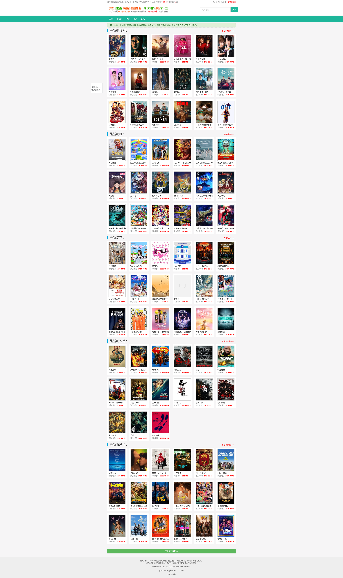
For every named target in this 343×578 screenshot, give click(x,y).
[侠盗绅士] (225, 357)
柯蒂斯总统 (156, 195)
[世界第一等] (138, 286)
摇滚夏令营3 (201, 538)
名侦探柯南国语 (180, 228)
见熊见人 (112, 473)
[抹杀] (204, 357)
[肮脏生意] (160, 112)
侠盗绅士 (221, 369)
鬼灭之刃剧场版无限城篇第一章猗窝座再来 (207, 195)
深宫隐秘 (156, 92)
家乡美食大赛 (114, 299)
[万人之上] (138, 182)
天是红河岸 (222, 195)
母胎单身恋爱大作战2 (161, 332)
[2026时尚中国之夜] (160, 286)
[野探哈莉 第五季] (225, 79)
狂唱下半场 (222, 473)
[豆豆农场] (117, 253)
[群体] (138, 422)
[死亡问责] (160, 422)
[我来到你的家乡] (204, 286)
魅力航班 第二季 (137, 125)
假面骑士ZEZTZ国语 (225, 228)
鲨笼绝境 (156, 402)
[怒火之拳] (182, 112)
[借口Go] (160, 253)
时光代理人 (222, 59)
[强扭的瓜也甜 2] (204, 460)
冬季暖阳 (112, 125)
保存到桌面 (232, 2)
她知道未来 (135, 92)
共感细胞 (112, 92)
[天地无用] (160, 150)
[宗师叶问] (204, 389)
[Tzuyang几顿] (138, 253)
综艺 (143, 19)
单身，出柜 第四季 (225, 125)
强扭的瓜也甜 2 (202, 473)
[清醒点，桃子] (160, 46)
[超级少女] (160, 357)
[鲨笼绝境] (160, 389)
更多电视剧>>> (228, 31)
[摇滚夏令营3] (204, 526)
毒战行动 (177, 402)
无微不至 (134, 538)
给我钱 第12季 (202, 266)
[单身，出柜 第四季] (225, 112)
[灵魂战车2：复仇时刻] (138, 357)
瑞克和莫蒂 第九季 (225, 162)
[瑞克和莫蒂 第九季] (225, 150)
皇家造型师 (200, 59)
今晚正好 (134, 473)
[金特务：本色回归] (138, 46)
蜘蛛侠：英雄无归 (116, 402)
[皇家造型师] (204, 46)
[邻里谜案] (160, 493)
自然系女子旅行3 (224, 299)
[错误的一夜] (225, 526)
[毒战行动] (182, 389)
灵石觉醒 (112, 162)
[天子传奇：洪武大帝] (182, 150)
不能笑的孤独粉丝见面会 (119, 332)
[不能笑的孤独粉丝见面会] (117, 319)
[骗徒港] (117, 46)
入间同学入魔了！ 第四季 (162, 228)
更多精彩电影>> (171, 551)
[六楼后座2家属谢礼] (204, 493)
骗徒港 (111, 59)
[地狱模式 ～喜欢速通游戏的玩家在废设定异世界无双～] (138, 215)
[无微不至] (138, 526)
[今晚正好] (138, 460)
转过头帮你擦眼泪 (203, 125)
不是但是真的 (136, 332)
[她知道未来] (138, 79)
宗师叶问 (199, 402)
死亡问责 (156, 435)
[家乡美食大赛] (117, 286)
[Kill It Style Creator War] (182, 319)
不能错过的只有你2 (182, 506)
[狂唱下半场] (225, 460)
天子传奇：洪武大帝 (182, 162)
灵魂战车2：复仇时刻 (139, 369)
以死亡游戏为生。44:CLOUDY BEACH (207, 162)
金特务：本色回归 (137, 59)
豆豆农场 (112, 266)
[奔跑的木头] (117, 182)
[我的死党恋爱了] (182, 526)
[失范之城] (117, 357)
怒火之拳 (177, 125)
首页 (111, 19)
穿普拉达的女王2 (159, 473)
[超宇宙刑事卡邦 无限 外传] (204, 215)
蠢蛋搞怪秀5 (222, 506)
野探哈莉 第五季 (224, 92)
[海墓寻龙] (117, 422)
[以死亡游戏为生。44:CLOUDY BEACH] (204, 150)
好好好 (177, 299)
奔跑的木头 (113, 195)
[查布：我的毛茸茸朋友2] (138, 493)
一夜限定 (177, 473)
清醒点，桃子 (157, 59)
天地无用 (156, 162)
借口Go (155, 266)
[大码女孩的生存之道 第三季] (182, 46)
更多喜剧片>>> (228, 445)
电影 (128, 19)
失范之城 (112, 369)
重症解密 (221, 332)
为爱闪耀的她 (201, 332)
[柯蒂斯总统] (160, 182)
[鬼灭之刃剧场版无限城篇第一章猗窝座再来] (204, 182)
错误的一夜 (222, 538)
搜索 (234, 9)
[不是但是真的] (138, 319)
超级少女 (156, 369)
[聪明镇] (182, 79)
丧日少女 (112, 538)
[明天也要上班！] (204, 79)
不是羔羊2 (134, 402)
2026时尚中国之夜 (160, 299)
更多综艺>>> (228, 238)
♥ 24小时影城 (171, 574)
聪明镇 (177, 92)
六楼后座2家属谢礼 (204, 506)
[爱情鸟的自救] (117, 493)
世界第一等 (135, 299)
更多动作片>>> (228, 341)
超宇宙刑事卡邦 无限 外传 (206, 228)
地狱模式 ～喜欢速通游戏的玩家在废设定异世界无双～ (141, 228)
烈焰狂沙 (177, 369)
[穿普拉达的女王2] (160, 460)
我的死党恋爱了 (180, 538)
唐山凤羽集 (178, 195)
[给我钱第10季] (225, 253)
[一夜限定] (182, 460)
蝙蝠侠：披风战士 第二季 (119, 228)
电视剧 (119, 19)
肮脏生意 (156, 125)
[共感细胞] (117, 79)
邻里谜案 (156, 506)
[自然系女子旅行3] (225, 286)
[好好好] (182, 286)
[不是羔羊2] (138, 389)
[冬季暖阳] (117, 112)
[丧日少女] (117, 526)
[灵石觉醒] (117, 150)
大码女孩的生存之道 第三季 (185, 59)
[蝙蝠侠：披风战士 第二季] (117, 215)
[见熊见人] (117, 460)
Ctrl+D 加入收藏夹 (219, 2)
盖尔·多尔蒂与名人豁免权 (162, 538)
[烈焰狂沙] (182, 357)
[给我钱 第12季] (204, 253)
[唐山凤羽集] (182, 182)
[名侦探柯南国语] (182, 215)
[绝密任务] (225, 389)
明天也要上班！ (202, 92)
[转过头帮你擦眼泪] (204, 112)
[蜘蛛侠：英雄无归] (117, 389)
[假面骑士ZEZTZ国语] (225, 215)
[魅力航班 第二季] (138, 112)
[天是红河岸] (225, 182)
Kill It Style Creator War (184, 332)
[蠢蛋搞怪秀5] (225, 493)
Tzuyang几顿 (136, 266)
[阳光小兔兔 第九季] (138, 150)
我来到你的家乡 (202, 299)
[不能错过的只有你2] (182, 493)
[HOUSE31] (182, 253)
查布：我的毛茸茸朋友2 (140, 506)
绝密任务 (221, 402)
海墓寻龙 (112, 435)
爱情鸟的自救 (114, 506)
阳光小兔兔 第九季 (138, 162)
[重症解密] (225, 319)
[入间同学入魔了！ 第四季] (160, 215)
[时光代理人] (225, 46)
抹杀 (198, 369)
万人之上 (134, 195)
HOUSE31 (178, 266)
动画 (135, 19)
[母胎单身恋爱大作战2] (160, 319)
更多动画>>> (228, 134)
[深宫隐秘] (160, 79)
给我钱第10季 (223, 266)
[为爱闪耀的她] (204, 319)
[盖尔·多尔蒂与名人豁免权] (160, 526)
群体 (132, 435)
